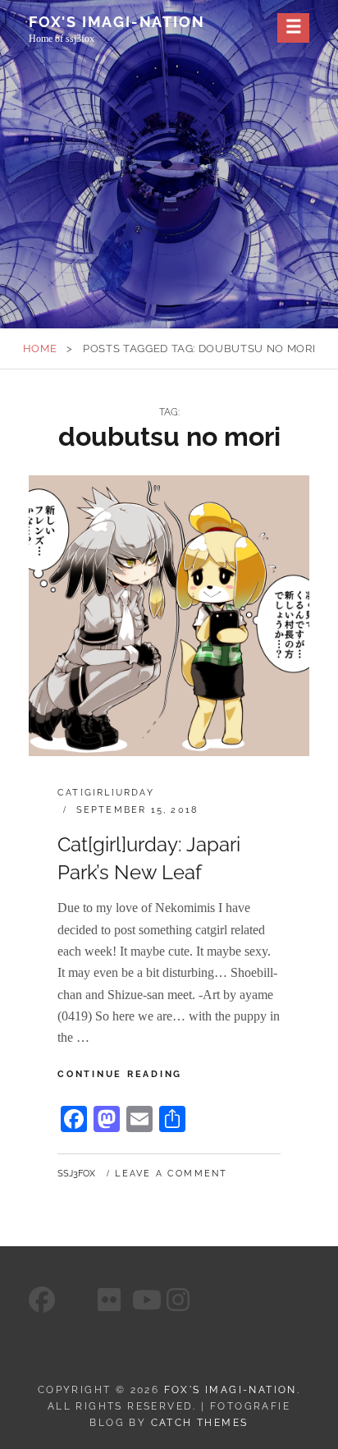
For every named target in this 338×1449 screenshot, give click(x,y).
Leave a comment (171, 1173)
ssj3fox (76, 1173)
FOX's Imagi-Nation (116, 21)
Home (40, 348)
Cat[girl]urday (105, 792)
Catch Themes (200, 1422)
